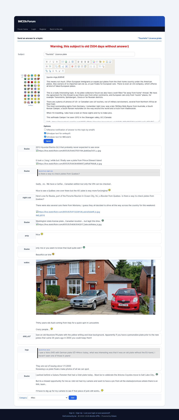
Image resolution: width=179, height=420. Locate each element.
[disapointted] (39, 86)
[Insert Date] (75, 66)
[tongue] (35, 82)
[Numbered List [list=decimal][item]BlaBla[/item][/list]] (94, 66)
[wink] (39, 89)
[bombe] (38, 79)
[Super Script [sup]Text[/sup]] (59, 71)
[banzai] (28, 89)
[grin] (25, 82)
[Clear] (72, 66)
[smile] (39, 82)
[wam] (29, 86)
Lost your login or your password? (97, 413)
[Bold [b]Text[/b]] (46, 61)
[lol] (29, 96)
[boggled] (32, 79)
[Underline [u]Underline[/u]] (53, 61)
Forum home (23, 29)
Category (23, 398)
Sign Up (79, 413)
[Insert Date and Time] (82, 66)
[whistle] (29, 99)
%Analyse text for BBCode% (58, 137)
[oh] (32, 82)
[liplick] (35, 99)
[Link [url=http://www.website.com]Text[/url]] (66, 61)
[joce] (25, 89)
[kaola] (25, 96)
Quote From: (43, 171)
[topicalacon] (28, 102)
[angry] (29, 82)
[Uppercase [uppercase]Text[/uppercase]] (46, 71)
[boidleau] (39, 92)
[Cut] (63, 66)
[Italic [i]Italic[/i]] (50, 61)
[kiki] (32, 89)
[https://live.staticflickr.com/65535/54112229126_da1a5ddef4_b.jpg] (68, 211)
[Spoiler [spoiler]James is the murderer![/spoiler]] (103, 66)
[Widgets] (100, 61)
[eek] (25, 92)
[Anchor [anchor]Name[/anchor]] (69, 61)
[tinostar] (32, 102)
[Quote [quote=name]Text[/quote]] (99, 66)
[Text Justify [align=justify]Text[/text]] (88, 61)
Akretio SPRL (95, 416)
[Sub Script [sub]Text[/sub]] (56, 71)
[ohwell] (35, 102)
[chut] (35, 92)
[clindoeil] (28, 75)
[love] (25, 99)
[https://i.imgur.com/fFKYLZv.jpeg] (95, 287)
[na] (32, 99)
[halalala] (32, 96)
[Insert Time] (78, 66)
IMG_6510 (40, 215)
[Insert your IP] (85, 66)
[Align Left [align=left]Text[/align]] (78, 61)
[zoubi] (39, 75)
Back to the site (56, 29)
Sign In (71, 413)
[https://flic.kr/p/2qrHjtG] (98, 212)
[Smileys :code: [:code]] (103, 61)
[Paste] (59, 66)
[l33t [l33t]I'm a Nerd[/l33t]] (53, 71)
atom (48, 350)
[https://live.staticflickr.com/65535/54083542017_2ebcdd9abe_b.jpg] (69, 224)
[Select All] (66, 66)
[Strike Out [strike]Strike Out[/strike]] (56, 61)
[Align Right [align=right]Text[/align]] (85, 61)
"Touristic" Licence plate (150, 38)
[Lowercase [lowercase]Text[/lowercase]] (50, 71)
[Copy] (56, 66)
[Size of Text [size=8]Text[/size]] (62, 71)
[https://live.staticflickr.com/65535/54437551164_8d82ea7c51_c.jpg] (68, 150)
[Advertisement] (89, 8)
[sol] (25, 86)
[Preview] (46, 66)
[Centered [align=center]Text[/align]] (81, 61)
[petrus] (32, 75)
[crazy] (35, 75)
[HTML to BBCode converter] (106, 61)
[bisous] (25, 75)
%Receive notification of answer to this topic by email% (70, 130)
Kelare (113, 416)
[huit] (35, 96)
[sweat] (25, 102)
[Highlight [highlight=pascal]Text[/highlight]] (97, 61)
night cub (50, 171)
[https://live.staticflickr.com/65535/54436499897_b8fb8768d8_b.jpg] (69, 163)
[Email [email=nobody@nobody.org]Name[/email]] (62, 61)
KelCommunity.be (70, 416)
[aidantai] (25, 79)
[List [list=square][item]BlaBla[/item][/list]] (91, 66)
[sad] (35, 89)
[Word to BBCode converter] (110, 61)
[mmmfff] (39, 99)
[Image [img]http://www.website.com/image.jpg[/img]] (72, 61)
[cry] (32, 86)
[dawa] (29, 92)
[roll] (39, 102)
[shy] (35, 86)
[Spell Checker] (50, 66)
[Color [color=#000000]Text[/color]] (94, 61)
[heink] (39, 96)
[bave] (29, 79)
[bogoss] (35, 79)
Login (33, 29)
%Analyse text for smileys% (58, 133)
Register (43, 29)
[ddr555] (32, 92)
